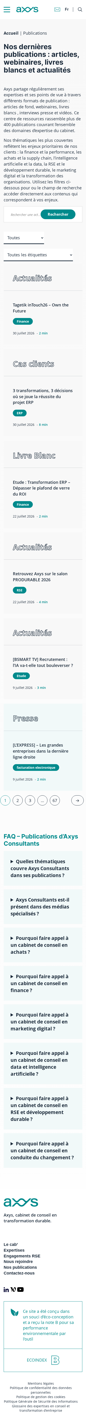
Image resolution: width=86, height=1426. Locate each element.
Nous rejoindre (18, 1261)
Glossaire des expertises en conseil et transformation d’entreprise (41, 1408)
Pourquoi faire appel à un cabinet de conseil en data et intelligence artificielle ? (40, 1063)
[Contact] (57, 9)
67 (55, 800)
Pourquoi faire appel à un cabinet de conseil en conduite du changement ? (42, 1150)
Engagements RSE (22, 1256)
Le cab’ (11, 1244)
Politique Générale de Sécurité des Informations (41, 1401)
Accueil (11, 33)
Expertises (14, 1250)
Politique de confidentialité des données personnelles (41, 1390)
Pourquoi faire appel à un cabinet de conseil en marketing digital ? (40, 1021)
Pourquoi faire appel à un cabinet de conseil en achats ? (40, 945)
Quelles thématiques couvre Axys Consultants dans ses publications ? (40, 868)
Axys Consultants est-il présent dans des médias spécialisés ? (40, 906)
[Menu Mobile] (7, 9)
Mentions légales (41, 1383)
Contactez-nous (19, 1273)
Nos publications (20, 1267)
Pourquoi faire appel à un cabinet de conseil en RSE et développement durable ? (40, 1108)
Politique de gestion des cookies (40, 1397)
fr (67, 9)
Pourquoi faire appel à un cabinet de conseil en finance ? (40, 983)
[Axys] (21, 9)
